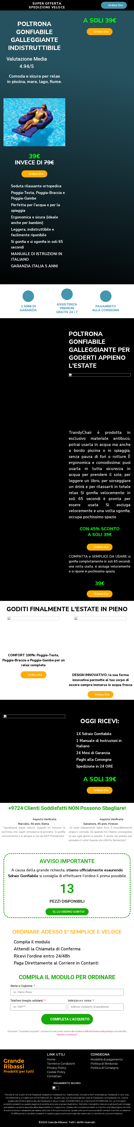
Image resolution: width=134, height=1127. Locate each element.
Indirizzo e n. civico (80, 1000)
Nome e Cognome (21, 986)
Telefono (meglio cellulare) (27, 1000)
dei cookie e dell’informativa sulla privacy (92, 1031)
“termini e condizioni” (67, 1034)
